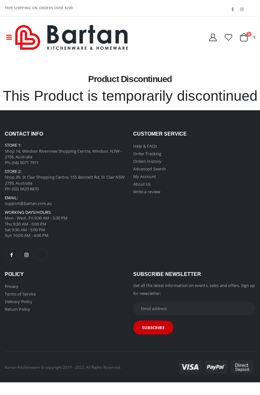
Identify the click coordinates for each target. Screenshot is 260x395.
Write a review (146, 191)
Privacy (11, 286)
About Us (142, 184)
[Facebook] (233, 9)
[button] (247, 37)
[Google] (251, 7)
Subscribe (153, 327)
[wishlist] (228, 37)
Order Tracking (147, 153)
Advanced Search (149, 169)
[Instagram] (242, 9)
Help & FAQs (145, 146)
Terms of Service (20, 294)
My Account (144, 176)
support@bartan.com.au (28, 203)
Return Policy (17, 309)
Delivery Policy (18, 301)
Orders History (147, 161)
